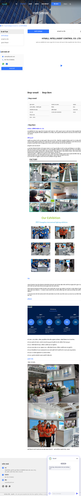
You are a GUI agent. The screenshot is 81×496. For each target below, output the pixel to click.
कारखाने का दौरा (61, 31)
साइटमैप (12, 494)
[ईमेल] (7, 64)
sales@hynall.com (9, 56)
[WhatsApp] (3, 64)
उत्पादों (30, 4)
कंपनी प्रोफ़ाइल (38, 31)
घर (16, 4)
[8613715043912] (9, 486)
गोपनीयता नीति (7, 494)
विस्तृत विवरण (47, 93)
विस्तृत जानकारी (33, 93)
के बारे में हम (23, 4)
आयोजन (37, 4)
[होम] (4, 4)
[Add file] (50, 493)
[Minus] (77, 458)
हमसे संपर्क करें (45, 4)
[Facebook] (6, 486)
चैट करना (56, 4)
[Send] (77, 493)
